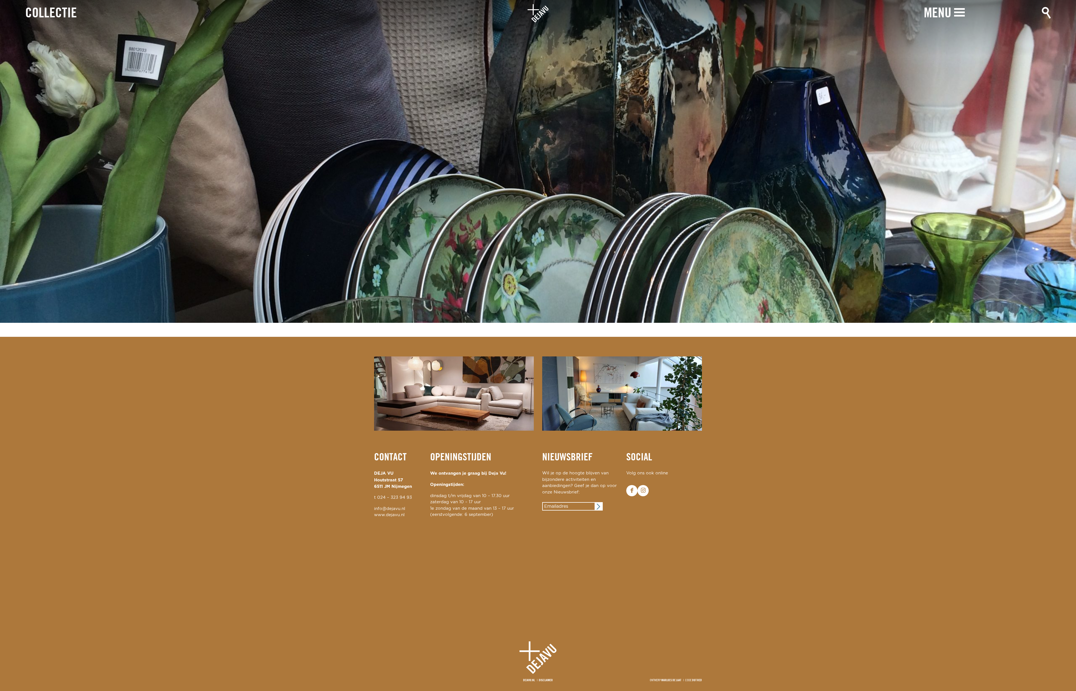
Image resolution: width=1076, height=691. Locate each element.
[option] (538, 161)
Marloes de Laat (671, 680)
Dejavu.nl (529, 680)
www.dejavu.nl (389, 515)
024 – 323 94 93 (394, 497)
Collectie (51, 14)
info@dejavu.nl (389, 509)
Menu (937, 14)
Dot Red (697, 680)
